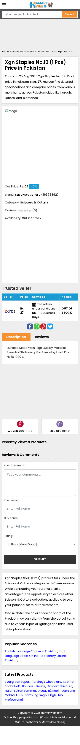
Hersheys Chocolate (46, 682)
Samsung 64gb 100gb (40, 695)
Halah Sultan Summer (20, 691)
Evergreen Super (17, 682)
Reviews (42, 336)
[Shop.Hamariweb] (40, 5)
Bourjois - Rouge (33, 686)
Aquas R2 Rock (49, 691)
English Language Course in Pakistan (31, 651)
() (34, 210)
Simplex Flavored (59, 686)
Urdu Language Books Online (35, 653)
